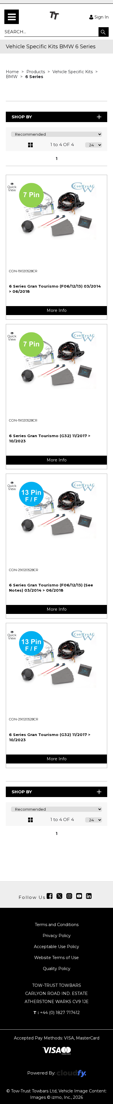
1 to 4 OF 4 (62, 144)
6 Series (34, 76)
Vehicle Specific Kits (73, 71)
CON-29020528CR (23, 570)
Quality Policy (56, 968)
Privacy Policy (57, 935)
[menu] (11, 17)
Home (13, 71)
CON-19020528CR (23, 271)
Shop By (22, 116)
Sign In (101, 16)
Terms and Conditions (57, 924)
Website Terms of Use (56, 957)
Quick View (12, 188)
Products (36, 71)
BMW (12, 76)
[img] (49, 896)
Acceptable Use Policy (56, 946)
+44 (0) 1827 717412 (56, 1012)
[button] (104, 31)
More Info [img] (57, 310)
